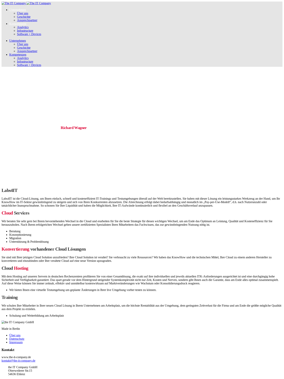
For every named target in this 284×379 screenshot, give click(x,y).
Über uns (22, 13)
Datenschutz (16, 338)
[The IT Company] (26, 3)
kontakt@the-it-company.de (18, 360)
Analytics (23, 27)
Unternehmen (17, 9)
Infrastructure (25, 30)
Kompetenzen (17, 23)
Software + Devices (29, 34)
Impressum (16, 342)
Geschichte (24, 16)
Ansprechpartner (27, 20)
